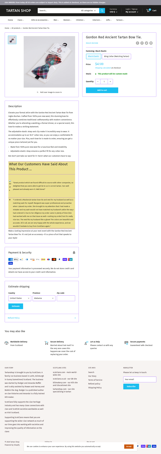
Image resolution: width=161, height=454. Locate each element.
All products (16, 28)
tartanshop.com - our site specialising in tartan (64, 390)
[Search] (102, 10)
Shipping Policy (95, 388)
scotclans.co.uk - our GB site (65, 379)
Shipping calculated (103, 68)
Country (11, 293)
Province (36, 293)
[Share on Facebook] (137, 43)
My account (131, 12)
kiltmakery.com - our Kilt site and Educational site (65, 383)
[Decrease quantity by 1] (97, 81)
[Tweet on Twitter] (146, 43)
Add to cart (102, 90)
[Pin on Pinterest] (142, 43)
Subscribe (131, 386)
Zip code (60, 293)
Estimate (16, 306)
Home (7, 28)
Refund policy (94, 384)
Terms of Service (95, 380)
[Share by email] (151, 43)
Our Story (92, 376)
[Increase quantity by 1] (110, 81)
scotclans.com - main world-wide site (65, 373)
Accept (128, 447)
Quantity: (90, 81)
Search (91, 372)
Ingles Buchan (92, 43)
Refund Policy (14, 318)
